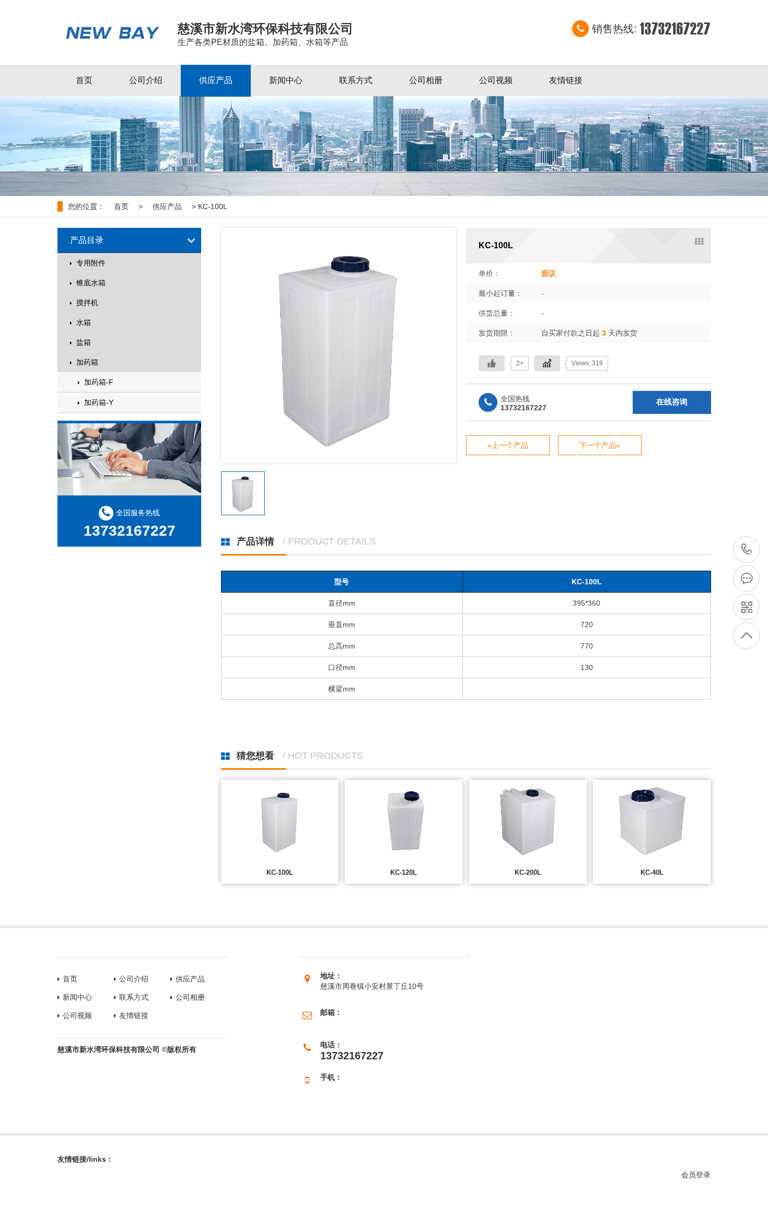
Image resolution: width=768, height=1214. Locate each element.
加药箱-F (98, 382)
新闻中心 (285, 80)
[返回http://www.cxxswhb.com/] (112, 32)
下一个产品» (599, 445)
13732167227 (746, 550)
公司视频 (496, 80)
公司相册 (426, 80)
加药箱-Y (98, 402)
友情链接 (566, 80)
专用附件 (91, 263)
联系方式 (356, 80)
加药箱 (87, 362)
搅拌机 (87, 302)
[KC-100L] (338, 345)
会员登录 (696, 1175)
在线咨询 (671, 401)
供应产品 (215, 80)
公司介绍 (145, 80)
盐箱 (83, 342)
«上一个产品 (507, 445)
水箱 (83, 322)
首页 (84, 80)
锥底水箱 (91, 283)
